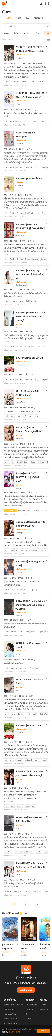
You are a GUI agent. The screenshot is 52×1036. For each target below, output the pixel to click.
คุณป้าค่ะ (42, 954)
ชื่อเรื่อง (16, 33)
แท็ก (47, 33)
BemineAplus (20, 401)
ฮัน (3, 954)
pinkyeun (18, 615)
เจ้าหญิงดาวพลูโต (21, 285)
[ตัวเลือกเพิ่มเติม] (47, 46)
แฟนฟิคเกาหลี (20, 55)
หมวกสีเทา (19, 143)
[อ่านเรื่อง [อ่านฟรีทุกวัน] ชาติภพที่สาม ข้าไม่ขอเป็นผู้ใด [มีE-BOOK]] (10, 929)
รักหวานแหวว (20, 324)
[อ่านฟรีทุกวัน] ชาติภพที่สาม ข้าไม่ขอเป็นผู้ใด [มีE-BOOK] (8, 947)
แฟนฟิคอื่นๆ (19, 182)
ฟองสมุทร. (19, 690)
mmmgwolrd (20, 572)
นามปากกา (27, 33)
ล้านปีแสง (24, 954)
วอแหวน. (18, 488)
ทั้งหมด (6, 33)
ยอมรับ (43, 1030)
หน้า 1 (26, 904)
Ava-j (17, 782)
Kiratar (17, 654)
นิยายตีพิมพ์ (11, 510)
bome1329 (19, 438)
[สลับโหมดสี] (40, 3)
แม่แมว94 (18, 103)
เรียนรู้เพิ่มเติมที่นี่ (14, 1032)
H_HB (17, 828)
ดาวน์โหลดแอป (26, 990)
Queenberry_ (20, 235)
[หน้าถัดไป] (37, 904)
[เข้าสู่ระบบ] (47, 3)
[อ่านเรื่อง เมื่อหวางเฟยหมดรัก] (29, 929)
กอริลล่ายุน (19, 532)
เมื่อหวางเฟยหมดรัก (27, 947)
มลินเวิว (18, 57)
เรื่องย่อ (38, 33)
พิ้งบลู (17, 327)
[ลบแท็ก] (13, 26)
